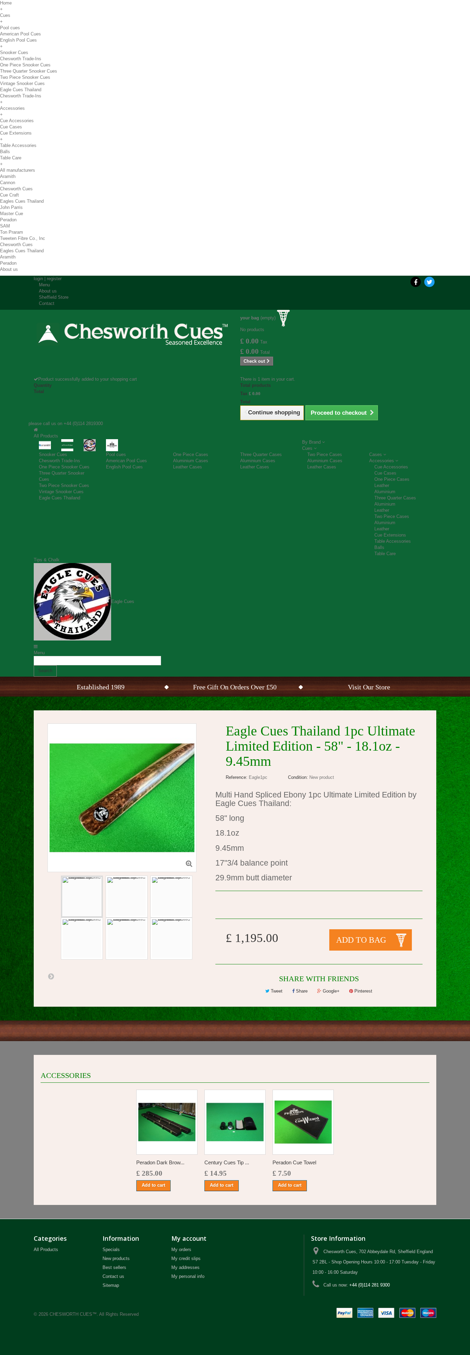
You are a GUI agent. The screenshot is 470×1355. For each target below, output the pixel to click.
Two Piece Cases (324, 454)
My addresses (185, 1267)
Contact (46, 303)
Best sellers (114, 1267)
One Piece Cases (190, 454)
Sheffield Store (53, 297)
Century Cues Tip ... (226, 1162)
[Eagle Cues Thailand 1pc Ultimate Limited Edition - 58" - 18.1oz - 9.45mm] (82, 896)
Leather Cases (187, 466)
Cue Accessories (17, 120)
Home (6, 3)
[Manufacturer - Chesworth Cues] (67, 445)
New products (116, 1258)
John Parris (11, 207)
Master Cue (11, 213)
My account (188, 1238)
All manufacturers (17, 170)
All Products (46, 1249)
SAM (5, 226)
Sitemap (111, 1285)
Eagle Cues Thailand (20, 89)
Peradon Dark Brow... (160, 1162)
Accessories (12, 108)
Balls (5, 151)
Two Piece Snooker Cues (25, 77)
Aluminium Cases (190, 460)
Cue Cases (11, 126)
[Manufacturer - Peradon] (112, 445)
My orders (181, 1249)
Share (301, 991)
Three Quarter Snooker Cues (28, 71)
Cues (5, 15)
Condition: (298, 777)
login (38, 278)
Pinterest (362, 991)
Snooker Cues (14, 52)
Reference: (236, 777)
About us (9, 269)
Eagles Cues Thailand (22, 201)
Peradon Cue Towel (294, 1162)
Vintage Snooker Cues (22, 83)
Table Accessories (18, 145)
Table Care (10, 157)
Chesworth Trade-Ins (20, 58)
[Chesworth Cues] (132, 331)
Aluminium (384, 491)
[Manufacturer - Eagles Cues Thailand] (90, 445)
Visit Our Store (369, 687)
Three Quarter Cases (261, 454)
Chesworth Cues (16, 188)
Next (50, 976)
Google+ (330, 991)
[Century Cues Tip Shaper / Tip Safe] (235, 1122)
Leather (381, 485)
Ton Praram (11, 232)
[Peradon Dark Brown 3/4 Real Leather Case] (166, 1122)
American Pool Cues (20, 33)
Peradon (8, 219)
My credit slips (186, 1258)
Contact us (113, 1276)
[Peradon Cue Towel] (303, 1122)
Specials (111, 1249)
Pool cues (10, 27)
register (54, 278)
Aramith (7, 176)
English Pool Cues (18, 40)
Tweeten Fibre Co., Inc (22, 238)
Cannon (7, 182)
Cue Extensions (16, 133)
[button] (313, 442)
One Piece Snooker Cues (25, 64)
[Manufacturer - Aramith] (45, 445)
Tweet (275, 991)
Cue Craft (9, 195)
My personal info (187, 1276)
